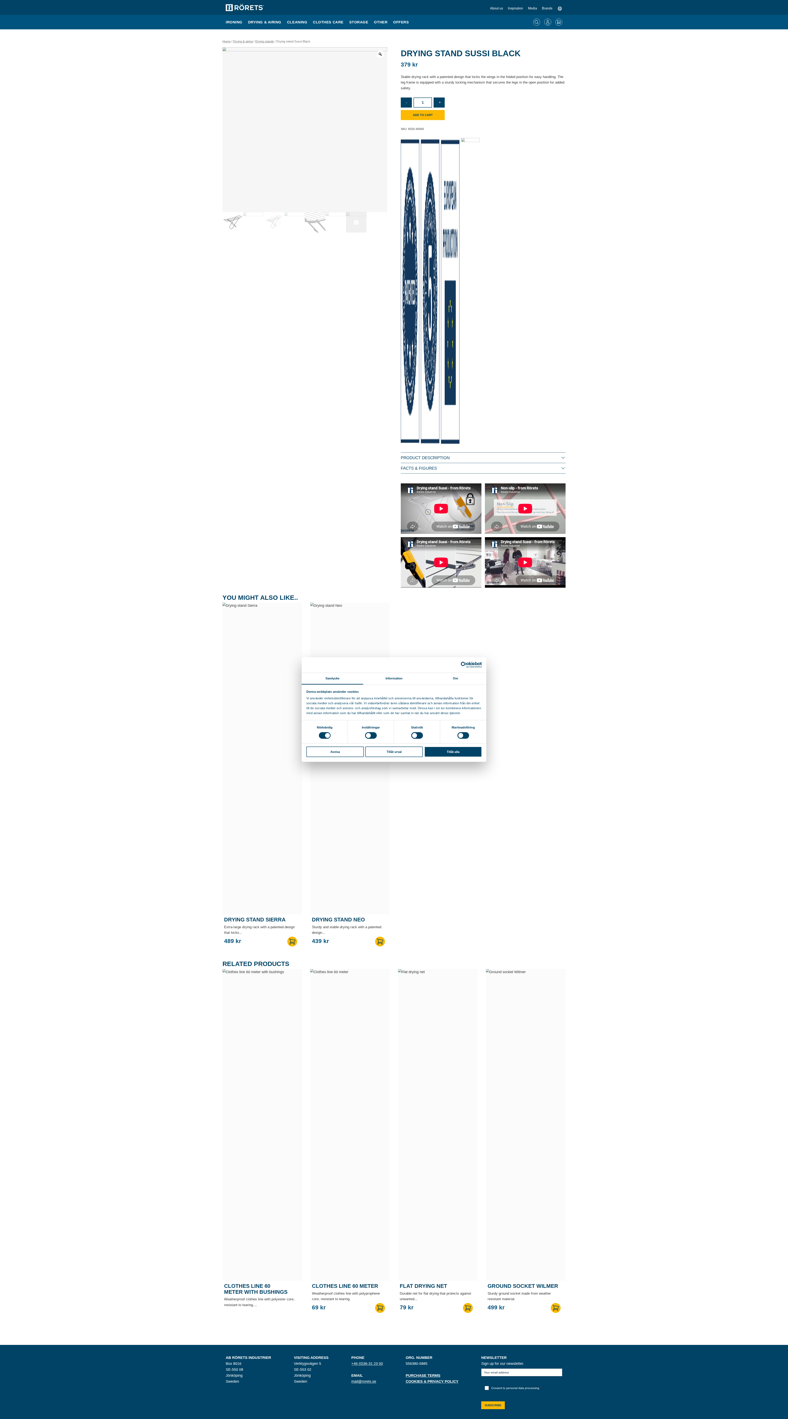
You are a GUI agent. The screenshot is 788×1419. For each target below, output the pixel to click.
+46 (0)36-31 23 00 (367, 1364)
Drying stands (264, 41)
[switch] (371, 735)
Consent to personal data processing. (516, 1388)
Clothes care (328, 22)
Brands (547, 8)
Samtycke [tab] (332, 678)
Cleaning (297, 22)
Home (226, 41)
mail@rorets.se (363, 1381)
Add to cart (423, 115)
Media (532, 8)
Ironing (234, 22)
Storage (358, 22)
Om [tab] (455, 678)
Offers (401, 22)
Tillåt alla (453, 752)
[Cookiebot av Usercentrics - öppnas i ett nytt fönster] (464, 665)
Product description (425, 457)
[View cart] (558, 22)
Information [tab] (394, 678)
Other (380, 22)
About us (496, 8)
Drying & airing (264, 22)
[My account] (547, 22)
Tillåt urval (394, 752)
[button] (292, 941)
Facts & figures (419, 468)
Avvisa (335, 752)
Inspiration (515, 8)
